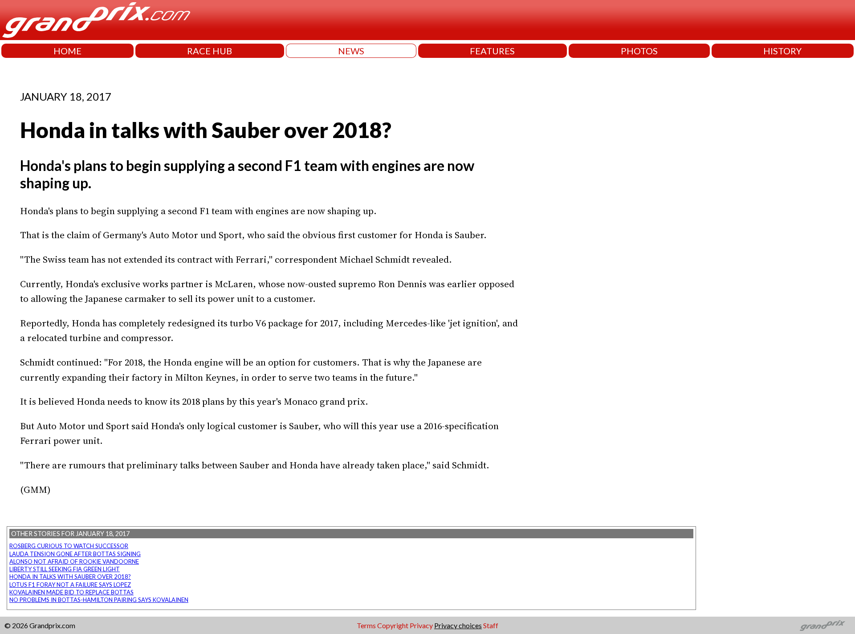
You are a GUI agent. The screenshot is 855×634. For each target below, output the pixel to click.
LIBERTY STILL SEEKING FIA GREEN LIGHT (64, 569)
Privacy (421, 625)
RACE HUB (209, 50)
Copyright (392, 625)
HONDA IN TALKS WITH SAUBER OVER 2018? (70, 576)
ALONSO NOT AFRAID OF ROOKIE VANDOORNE (74, 561)
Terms (366, 625)
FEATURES (492, 50)
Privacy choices (458, 625)
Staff (490, 625)
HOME (67, 50)
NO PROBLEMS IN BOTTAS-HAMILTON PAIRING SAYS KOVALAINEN (98, 599)
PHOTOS (639, 50)
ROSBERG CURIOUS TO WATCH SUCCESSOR (68, 545)
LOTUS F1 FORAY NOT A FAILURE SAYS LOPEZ (70, 584)
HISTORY (782, 50)
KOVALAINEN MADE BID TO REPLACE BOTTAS (71, 592)
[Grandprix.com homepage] (822, 625)
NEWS (351, 50)
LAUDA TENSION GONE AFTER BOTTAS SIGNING (75, 553)
